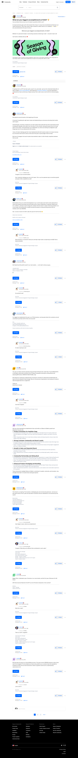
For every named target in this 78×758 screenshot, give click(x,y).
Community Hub (44, 2)
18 (19, 622)
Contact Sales (42, 732)
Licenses (64, 753)
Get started (14, 726)
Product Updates (15, 736)
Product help (15, 728)
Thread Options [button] (61, 16)
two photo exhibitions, (42, 90)
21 (19, 700)
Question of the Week (21, 66)
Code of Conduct (56, 728)
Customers (28, 730)
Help (20, 2)
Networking (14, 732)
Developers (28, 736)
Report (23, 76)
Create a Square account (44, 728)
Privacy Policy (62, 749)
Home (14, 13)
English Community (59, 2)
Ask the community (57, 730)
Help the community (57, 732)
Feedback (25, 2)
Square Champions (57, 726)
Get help (41, 730)
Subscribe (23, 71)
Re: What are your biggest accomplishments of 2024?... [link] (46, 13)
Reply (16, 71)
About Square (42, 726)
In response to (24, 172)
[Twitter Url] (61, 745)
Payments (28, 728)
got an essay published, (24, 90)
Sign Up (68, 2)
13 (16, 481)
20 (16, 676)
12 (19, 418)
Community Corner (29, 13)
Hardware (28, 726)
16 (19, 568)
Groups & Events (32, 2)
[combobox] (44, 7)
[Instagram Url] (65, 745)
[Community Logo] (3, 2)
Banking (27, 734)
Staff (27, 732)
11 (16, 394)
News (38, 2)
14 (16, 513)
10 (19, 361)
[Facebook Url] (63, 745)
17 (16, 597)
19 (19, 652)
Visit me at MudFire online (18, 219)
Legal (64, 751)
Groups (13, 734)
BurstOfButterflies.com (17, 154)
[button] (36, 48)
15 (19, 537)
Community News (16, 738)
